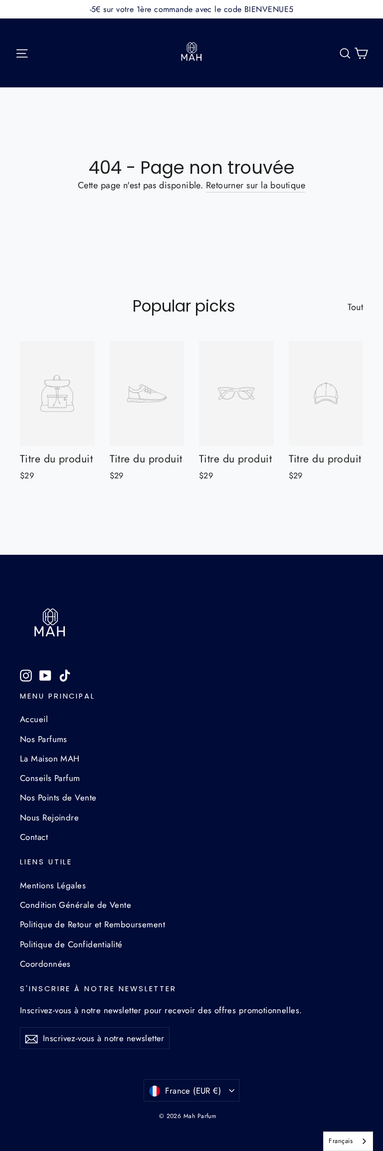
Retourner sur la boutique (255, 185)
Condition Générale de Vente (75, 905)
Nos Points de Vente (58, 797)
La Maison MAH (50, 759)
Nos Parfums (43, 739)
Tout (355, 307)
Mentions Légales (53, 885)
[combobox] (348, 1141)
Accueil (34, 719)
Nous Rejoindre (49, 817)
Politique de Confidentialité (71, 944)
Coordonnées (45, 964)
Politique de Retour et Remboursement (92, 924)
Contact (34, 837)
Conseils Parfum (50, 778)
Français (341, 1141)
